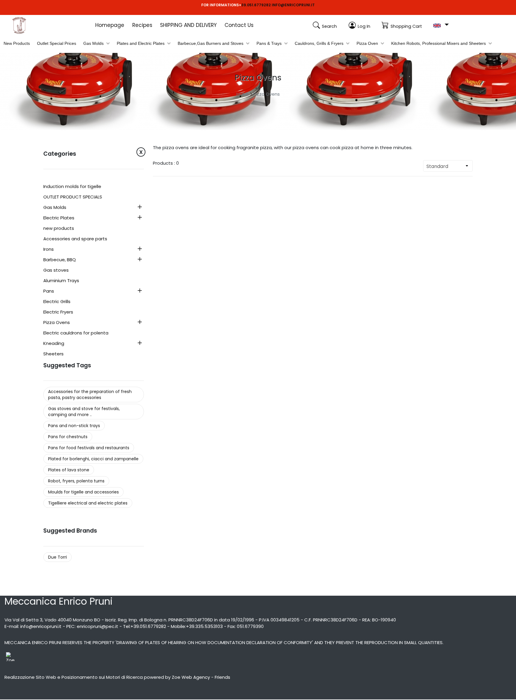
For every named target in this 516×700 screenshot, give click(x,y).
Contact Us (239, 25)
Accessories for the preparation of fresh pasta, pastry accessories (90, 395)
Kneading (53, 343)
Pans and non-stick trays (74, 426)
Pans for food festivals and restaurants (88, 448)
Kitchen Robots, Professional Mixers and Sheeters (438, 43)
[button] (441, 25)
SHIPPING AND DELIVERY (188, 25)
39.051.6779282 (256, 4)
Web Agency (196, 677)
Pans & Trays (269, 43)
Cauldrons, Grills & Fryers (319, 43)
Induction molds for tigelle (72, 186)
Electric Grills (56, 302)
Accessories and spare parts (75, 239)
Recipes (142, 25)
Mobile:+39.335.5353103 (197, 626)
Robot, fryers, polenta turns (76, 481)
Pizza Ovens (266, 94)
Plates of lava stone (68, 470)
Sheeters (53, 354)
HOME (242, 94)
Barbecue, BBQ (59, 260)
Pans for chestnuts (67, 437)
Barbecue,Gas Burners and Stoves (210, 43)
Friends (222, 677)
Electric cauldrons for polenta (75, 333)
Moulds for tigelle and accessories (83, 492)
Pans (48, 291)
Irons (48, 249)
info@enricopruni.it (41, 626)
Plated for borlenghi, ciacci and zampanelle (93, 459)
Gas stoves (56, 270)
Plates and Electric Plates (141, 43)
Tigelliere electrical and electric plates (88, 503)
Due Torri (57, 557)
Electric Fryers (58, 312)
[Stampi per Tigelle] (27, 25)
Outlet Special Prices (56, 43)
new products (58, 228)
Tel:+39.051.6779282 (144, 626)
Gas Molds (93, 43)
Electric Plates (58, 218)
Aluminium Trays (61, 281)
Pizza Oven (367, 43)
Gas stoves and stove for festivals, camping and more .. (84, 412)
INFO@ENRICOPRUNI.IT (293, 4)
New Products (17, 43)
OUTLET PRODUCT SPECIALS (72, 197)
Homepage (109, 25)
